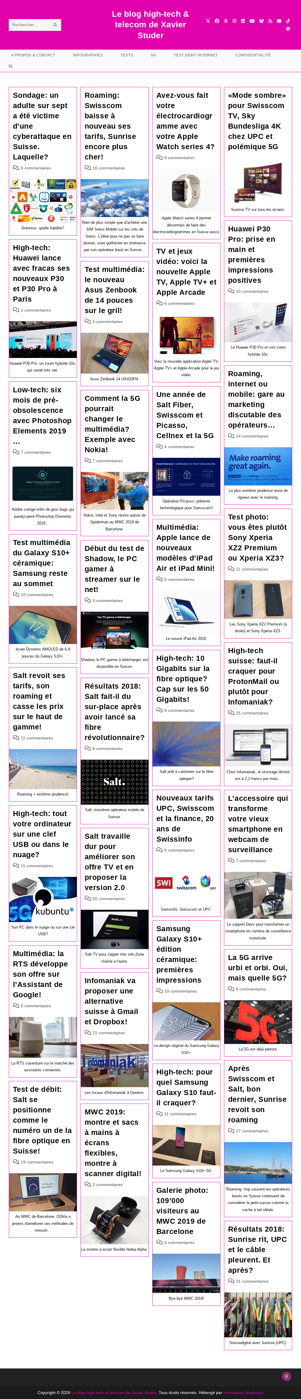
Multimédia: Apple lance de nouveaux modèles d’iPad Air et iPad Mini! (185, 547)
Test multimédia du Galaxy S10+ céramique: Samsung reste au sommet (42, 563)
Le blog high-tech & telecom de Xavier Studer (150, 24)
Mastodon (254, 1392)
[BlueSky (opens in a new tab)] (261, 21)
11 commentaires (252, 569)
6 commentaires (36, 168)
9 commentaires (179, 157)
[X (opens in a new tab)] (208, 21)
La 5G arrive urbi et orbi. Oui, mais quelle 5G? (258, 967)
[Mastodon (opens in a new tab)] (288, 29)
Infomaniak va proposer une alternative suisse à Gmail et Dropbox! (111, 1001)
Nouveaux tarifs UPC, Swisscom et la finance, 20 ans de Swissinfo (185, 818)
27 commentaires (252, 1131)
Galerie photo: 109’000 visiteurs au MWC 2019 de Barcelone (182, 1210)
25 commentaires (252, 713)
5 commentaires (108, 321)
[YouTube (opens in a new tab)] (252, 21)
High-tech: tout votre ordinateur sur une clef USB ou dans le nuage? (42, 834)
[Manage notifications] (286, 1376)
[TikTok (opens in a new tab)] (288, 21)
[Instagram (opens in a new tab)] (234, 21)
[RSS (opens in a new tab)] (270, 21)
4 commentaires (179, 446)
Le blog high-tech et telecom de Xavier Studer (113, 1392)
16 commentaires (109, 168)
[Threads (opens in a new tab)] (226, 21)
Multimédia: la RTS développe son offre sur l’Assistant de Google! (40, 974)
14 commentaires (252, 436)
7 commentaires (36, 452)
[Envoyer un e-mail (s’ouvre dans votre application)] (279, 21)
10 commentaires (252, 291)
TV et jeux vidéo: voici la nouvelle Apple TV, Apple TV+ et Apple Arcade (186, 271)
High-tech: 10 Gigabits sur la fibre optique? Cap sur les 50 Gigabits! (183, 678)
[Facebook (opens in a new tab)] (217, 21)
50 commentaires (109, 898)
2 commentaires (36, 310)
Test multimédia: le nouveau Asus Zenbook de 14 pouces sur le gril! (115, 290)
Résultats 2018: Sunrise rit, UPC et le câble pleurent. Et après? (257, 1249)
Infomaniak (233, 1392)
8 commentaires (108, 748)
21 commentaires (109, 1032)
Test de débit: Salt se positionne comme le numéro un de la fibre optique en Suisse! (42, 1120)
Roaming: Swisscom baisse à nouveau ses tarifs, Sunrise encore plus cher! (110, 126)
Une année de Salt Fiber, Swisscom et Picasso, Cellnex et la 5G (185, 415)
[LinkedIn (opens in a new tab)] (243, 21)
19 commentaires (37, 1162)
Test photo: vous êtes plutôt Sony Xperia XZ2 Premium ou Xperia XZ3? (257, 537)
